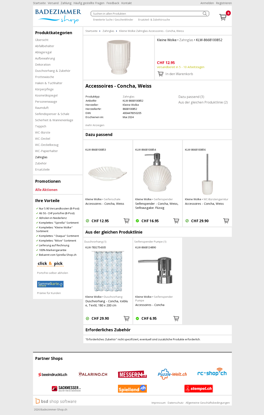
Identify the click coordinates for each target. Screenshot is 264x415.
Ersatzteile (42, 169)
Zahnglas (41, 157)
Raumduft (42, 108)
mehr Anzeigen (94, 125)
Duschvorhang (113, 297)
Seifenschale (112, 199)
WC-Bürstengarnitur (216, 199)
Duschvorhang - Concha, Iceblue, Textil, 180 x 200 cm (106, 303)
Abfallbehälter (44, 46)
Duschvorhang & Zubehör (53, 71)
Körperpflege (44, 89)
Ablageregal (43, 52)
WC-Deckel (42, 138)
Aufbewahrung (45, 58)
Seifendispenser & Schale (52, 114)
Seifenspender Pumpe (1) (150, 241)
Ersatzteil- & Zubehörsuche (154, 19)
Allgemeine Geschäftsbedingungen (208, 403)
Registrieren (224, 3)
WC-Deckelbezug (47, 145)
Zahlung (66, 3)
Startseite (39, 3)
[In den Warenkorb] (126, 220)
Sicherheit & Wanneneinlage (54, 120)
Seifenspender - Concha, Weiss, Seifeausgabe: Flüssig (156, 205)
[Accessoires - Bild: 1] (118, 57)
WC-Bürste (42, 132)
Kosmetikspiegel (46, 95)
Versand (53, 3)
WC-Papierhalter (46, 151)
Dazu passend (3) (191, 96)
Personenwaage (46, 101)
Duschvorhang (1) (95, 241)
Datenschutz (176, 403)
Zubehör (41, 163)
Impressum (159, 403)
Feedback (112, 3)
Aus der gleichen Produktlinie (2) (203, 102)
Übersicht (41, 40)
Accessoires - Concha (149, 305)
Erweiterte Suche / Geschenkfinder (113, 19)
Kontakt (126, 3)
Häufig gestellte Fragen (88, 3)
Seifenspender (163, 199)
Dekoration (43, 64)
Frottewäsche (44, 77)
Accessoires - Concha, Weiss (104, 203)
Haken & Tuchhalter (48, 83)
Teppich (40, 126)
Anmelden (207, 3)
